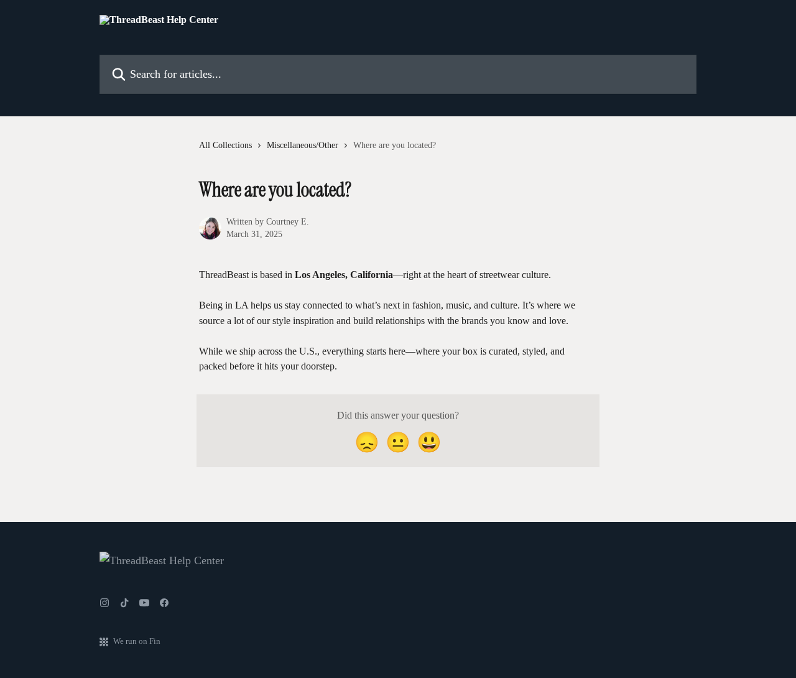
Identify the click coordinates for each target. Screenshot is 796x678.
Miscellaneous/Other (302, 145)
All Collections (225, 145)
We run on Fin (136, 641)
